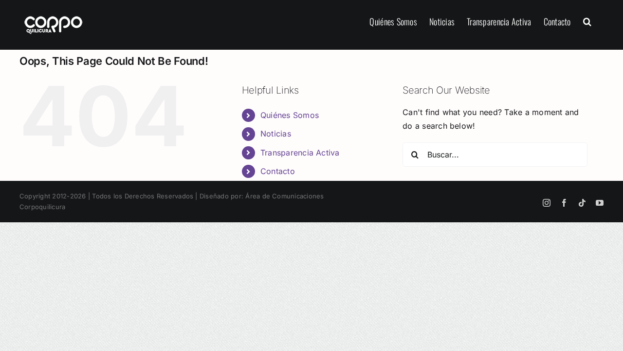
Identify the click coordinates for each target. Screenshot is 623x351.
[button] (587, 20)
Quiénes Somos (289, 115)
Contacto (277, 171)
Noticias (275, 133)
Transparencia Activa (300, 152)
